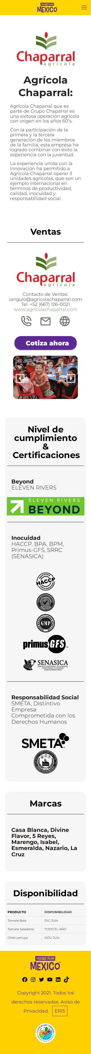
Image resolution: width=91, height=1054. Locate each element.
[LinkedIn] (58, 981)
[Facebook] (25, 981)
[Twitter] (41, 981)
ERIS (60, 1011)
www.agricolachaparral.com (45, 309)
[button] (20, 378)
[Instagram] (33, 981)
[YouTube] (50, 981)
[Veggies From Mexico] (47, 7)
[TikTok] (66, 981)
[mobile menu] (84, 7)
